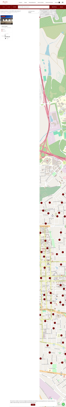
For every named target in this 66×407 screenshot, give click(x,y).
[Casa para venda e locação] (20, 74)
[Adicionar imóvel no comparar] (8, 38)
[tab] (3, 7)
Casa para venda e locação (20, 81)
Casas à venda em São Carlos (12, 12)
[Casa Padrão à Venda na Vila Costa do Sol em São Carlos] (20, 178)
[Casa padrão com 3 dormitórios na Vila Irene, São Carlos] (6, 100)
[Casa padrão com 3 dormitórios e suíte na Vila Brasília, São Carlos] (6, 204)
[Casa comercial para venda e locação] (20, 230)
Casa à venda (4, 26)
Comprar (20, 2)
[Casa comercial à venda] (20, 48)
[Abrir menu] (62, 2)
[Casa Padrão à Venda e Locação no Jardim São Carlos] (6, 178)
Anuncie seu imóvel (49, 2)
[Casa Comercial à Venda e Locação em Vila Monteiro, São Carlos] (33, 178)
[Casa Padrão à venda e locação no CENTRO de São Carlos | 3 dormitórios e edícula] (20, 100)
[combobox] (33, 6)
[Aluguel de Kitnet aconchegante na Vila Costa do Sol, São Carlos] (6, 230)
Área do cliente (41, 2)
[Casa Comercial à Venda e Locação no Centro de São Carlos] (33, 204)
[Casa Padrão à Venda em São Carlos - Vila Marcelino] (6, 48)
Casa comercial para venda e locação (23, 236)
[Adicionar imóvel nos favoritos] (5, 38)
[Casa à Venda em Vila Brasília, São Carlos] (33, 230)
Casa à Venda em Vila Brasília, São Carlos (36, 236)
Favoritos (57, 2)
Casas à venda (2, 12)
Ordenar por (31, 11)
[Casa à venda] (6, 19)
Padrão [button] (29, 12)
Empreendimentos (32, 2)
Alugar (25, 2)
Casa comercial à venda (20, 55)
